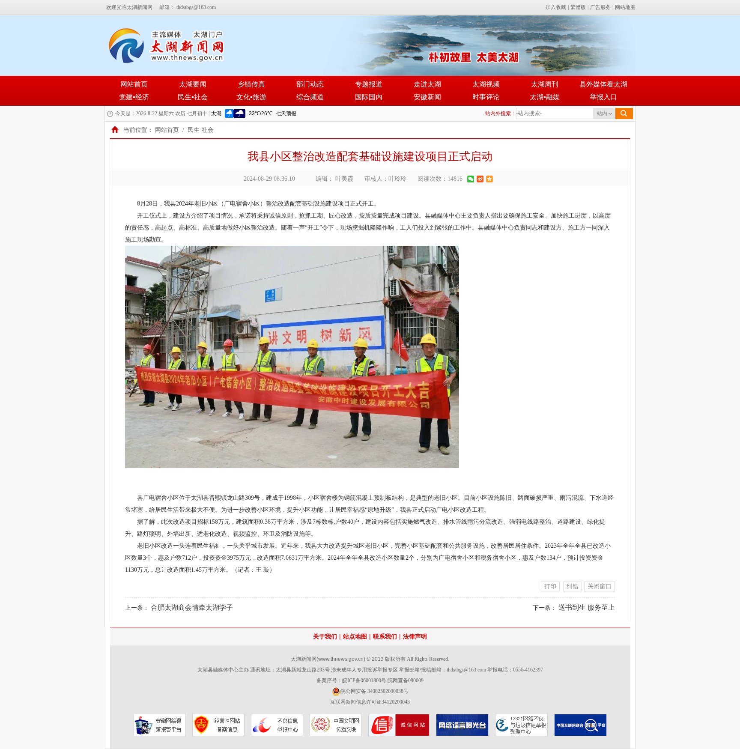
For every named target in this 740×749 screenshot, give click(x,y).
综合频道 (310, 97)
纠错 (573, 586)
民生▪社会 (193, 97)
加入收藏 (556, 7)
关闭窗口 (600, 586)
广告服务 (600, 7)
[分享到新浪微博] (480, 179)
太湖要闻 (192, 84)
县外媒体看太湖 (603, 84)
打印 (550, 586)
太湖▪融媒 (545, 97)
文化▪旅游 (251, 97)
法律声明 (415, 636)
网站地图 (625, 7)
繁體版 (578, 7)
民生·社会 (201, 130)
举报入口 (603, 97)
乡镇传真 (251, 84)
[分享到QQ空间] (489, 179)
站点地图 (355, 636)
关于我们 (325, 636)
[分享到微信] (470, 179)
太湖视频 (486, 84)
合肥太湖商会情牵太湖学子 (192, 607)
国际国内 (368, 97)
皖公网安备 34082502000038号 (374, 691)
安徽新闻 (427, 97)
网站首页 (134, 84)
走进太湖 (427, 84)
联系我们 (385, 636)
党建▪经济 (134, 97)
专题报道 (368, 84)
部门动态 (310, 84)
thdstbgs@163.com (196, 7)
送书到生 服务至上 (586, 607)
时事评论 (486, 97)
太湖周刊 (544, 84)
